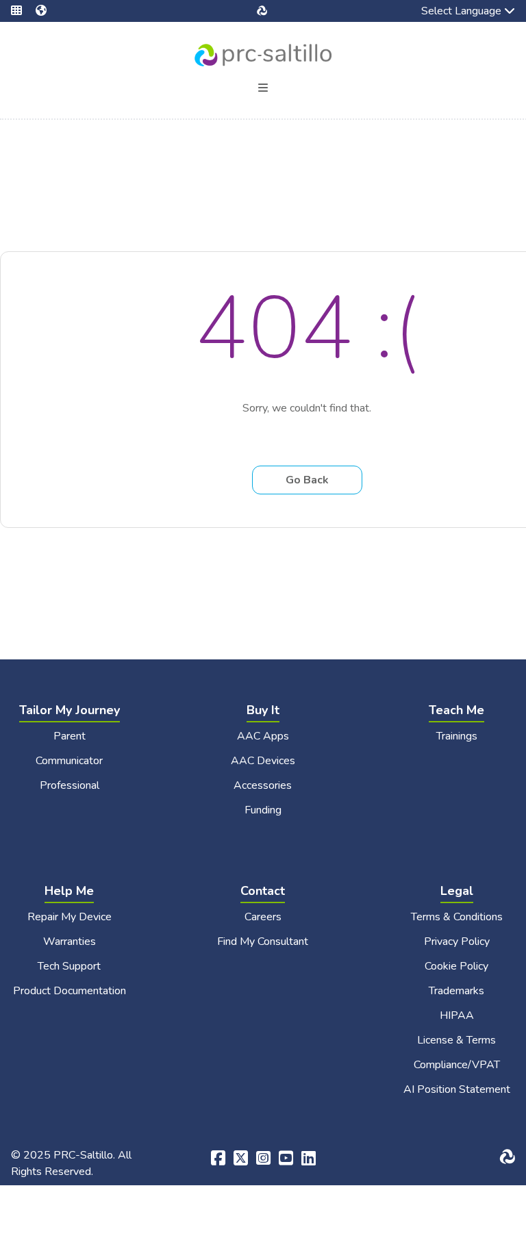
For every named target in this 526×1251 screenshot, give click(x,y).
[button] (23, 11)
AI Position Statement (456, 1089)
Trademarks (456, 990)
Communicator (69, 760)
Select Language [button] (451, 12)
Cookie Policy (456, 966)
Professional (69, 785)
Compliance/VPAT (457, 1064)
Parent (69, 736)
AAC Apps (263, 736)
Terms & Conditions (457, 916)
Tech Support (69, 966)
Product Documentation (69, 990)
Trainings (456, 736)
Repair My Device (69, 916)
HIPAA (457, 1015)
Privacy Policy (457, 941)
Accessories (263, 785)
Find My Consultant (262, 941)
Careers (263, 916)
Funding (263, 810)
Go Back (307, 480)
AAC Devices (263, 760)
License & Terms (456, 1040)
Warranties (69, 941)
